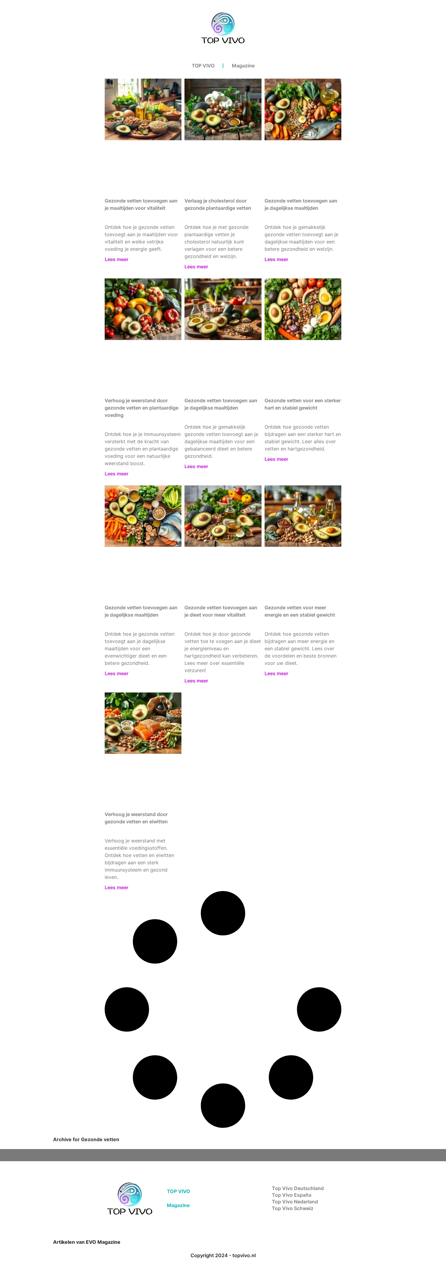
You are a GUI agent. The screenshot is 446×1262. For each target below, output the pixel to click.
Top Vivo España (291, 1195)
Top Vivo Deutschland (298, 1188)
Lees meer (116, 259)
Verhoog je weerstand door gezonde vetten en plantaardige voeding (141, 407)
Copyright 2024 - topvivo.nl (223, 1255)
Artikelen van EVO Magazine (86, 1242)
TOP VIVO (203, 66)
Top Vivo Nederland (295, 1202)
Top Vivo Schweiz (292, 1208)
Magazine (243, 66)
